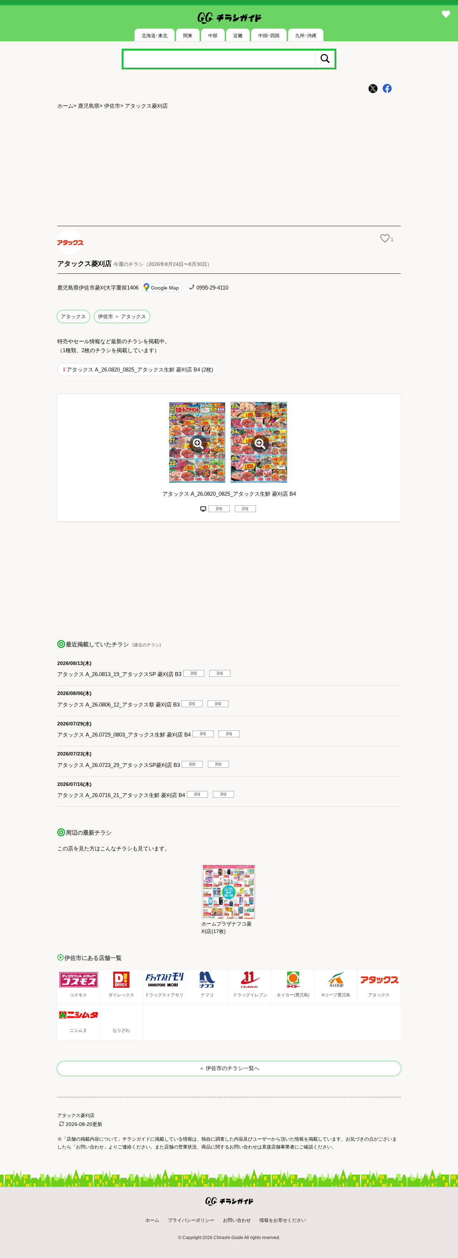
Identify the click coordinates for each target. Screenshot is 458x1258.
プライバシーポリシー (191, 1220)
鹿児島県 (88, 106)
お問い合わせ (237, 1220)
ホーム (65, 106)
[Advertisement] (229, 168)
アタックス (73, 316)
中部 (213, 35)
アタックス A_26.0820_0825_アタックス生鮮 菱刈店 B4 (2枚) (140, 369)
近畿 (238, 35)
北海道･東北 (154, 35)
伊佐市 (112, 106)
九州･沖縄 (305, 35)
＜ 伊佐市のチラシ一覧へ (229, 1068)
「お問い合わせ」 (89, 1147)
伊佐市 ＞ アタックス (122, 316)
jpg (219, 508)
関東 (188, 35)
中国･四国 (268, 35)
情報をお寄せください (282, 1220)
